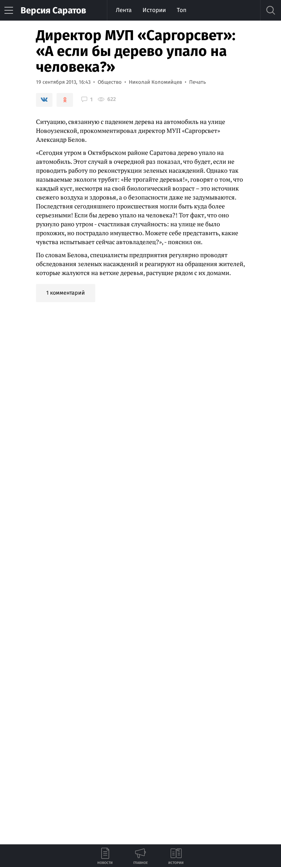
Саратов (53, 10)
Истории (154, 10)
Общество (110, 82)
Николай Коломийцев (155, 82)
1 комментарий (65, 292)
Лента (124, 10)
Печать (197, 82)
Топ (181, 10)
